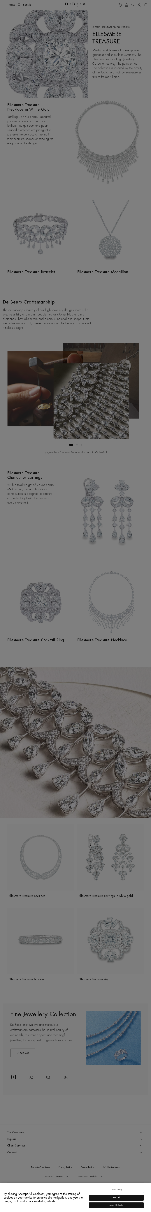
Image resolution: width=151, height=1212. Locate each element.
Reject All (116, 1197)
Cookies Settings (116, 1190)
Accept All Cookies (116, 1205)
